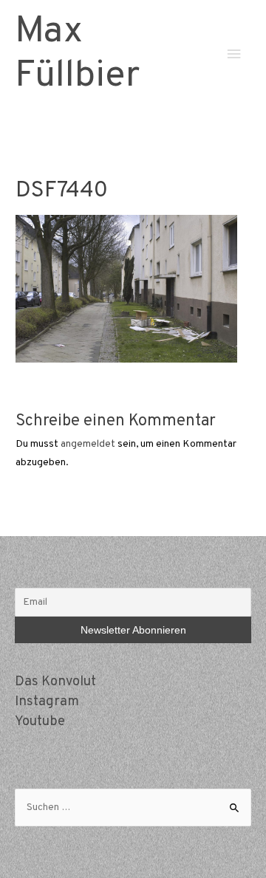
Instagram (47, 701)
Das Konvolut (55, 681)
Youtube (40, 721)
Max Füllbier (77, 54)
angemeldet (88, 444)
